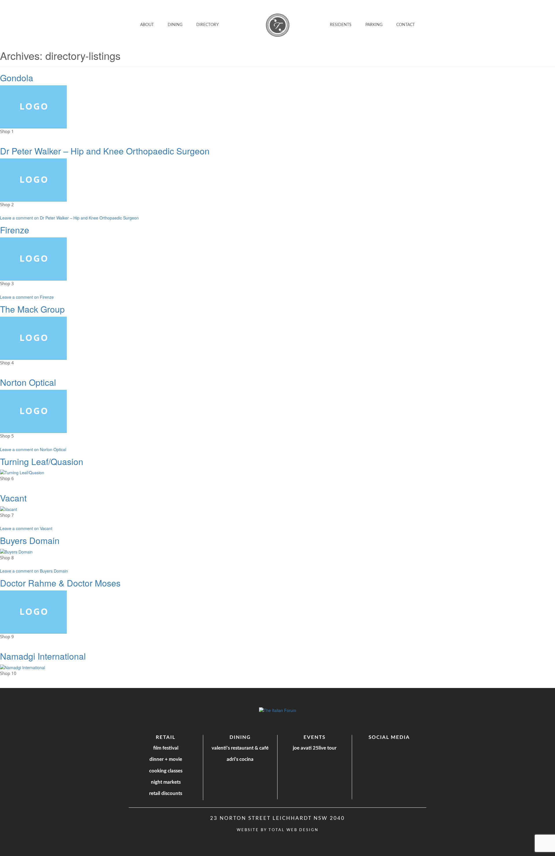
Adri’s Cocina (240, 759)
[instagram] (394, 747)
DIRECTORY (207, 25)
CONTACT (405, 25)
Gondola (16, 77)
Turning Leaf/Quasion (41, 461)
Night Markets (166, 782)
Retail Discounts (165, 793)
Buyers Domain (30, 540)
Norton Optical (28, 382)
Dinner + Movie (165, 759)
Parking (373, 25)
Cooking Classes (165, 770)
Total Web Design (294, 830)
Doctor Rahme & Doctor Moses (60, 583)
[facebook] (382, 747)
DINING (175, 25)
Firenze (14, 230)
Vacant (13, 498)
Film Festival (165, 748)
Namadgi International (43, 656)
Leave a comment (69, 218)
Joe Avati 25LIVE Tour (314, 748)
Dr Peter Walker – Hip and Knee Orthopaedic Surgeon (105, 151)
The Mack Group (32, 309)
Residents (341, 25)
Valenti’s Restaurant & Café (240, 748)
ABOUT (147, 25)
